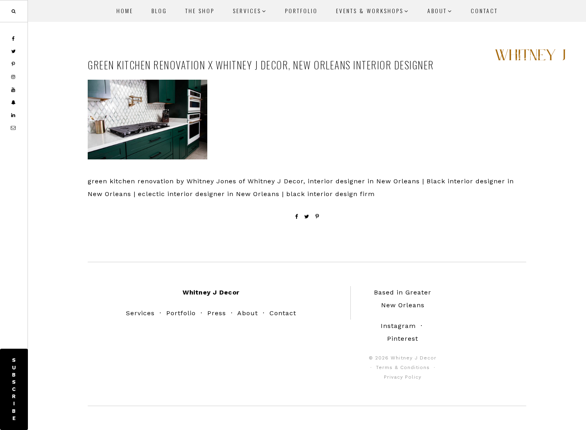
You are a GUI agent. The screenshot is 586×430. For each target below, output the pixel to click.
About (247, 313)
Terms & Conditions (403, 367)
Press (216, 313)
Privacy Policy (402, 377)
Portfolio (181, 313)
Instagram (398, 326)
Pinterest (402, 338)
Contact (282, 313)
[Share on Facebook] (296, 217)
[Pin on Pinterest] (317, 217)
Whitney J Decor (530, 58)
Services (140, 313)
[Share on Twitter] (306, 217)
